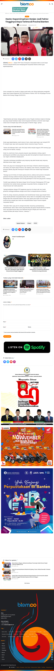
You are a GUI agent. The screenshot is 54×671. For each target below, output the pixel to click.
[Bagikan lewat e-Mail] (26, 58)
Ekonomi (33, 631)
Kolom (3, 654)
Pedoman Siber (34, 667)
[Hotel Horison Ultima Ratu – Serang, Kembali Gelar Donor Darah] (27, 284)
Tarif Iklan (43, 667)
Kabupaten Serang (7, 634)
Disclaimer (22, 667)
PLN (27, 636)
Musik (37, 634)
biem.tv (18, 667)
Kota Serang (23, 634)
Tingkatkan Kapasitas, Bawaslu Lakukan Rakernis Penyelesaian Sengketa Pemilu (10, 291)
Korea (16, 634)
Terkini (11, 13)
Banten (4, 631)
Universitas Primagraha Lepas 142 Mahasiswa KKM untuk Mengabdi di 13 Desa (43, 291)
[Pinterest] (19, 58)
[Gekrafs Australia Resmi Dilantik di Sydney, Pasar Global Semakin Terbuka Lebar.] (7, 131)
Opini (4, 636)
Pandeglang (11, 636)
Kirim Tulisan (27, 667)
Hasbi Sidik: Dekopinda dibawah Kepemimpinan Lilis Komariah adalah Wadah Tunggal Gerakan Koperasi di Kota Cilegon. (43, 132)
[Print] (29, 58)
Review (3, 652)
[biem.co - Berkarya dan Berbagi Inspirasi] (27, 4)
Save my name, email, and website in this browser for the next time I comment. (19, 332)
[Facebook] (13, 58)
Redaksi (39, 667)
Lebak (31, 634)
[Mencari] (52, 4)
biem (11, 631)
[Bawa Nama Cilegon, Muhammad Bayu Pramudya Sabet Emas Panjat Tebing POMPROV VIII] (7, 565)
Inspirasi (3, 648)
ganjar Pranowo (21, 223)
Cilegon (18, 631)
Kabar (14, 13)
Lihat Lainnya (27, 583)
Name (4, 321)
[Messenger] (23, 58)
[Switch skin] (49, 4)
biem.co (10, 63)
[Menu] (1, 4)
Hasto (29, 223)
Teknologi (4, 650)
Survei (3, 659)
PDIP (36, 223)
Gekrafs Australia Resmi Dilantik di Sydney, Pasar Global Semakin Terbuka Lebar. (18, 131)
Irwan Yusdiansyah (23, 25)
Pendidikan (20, 636)
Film (40, 631)
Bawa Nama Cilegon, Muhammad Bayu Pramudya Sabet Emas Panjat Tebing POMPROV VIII (29, 563)
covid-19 (25, 631)
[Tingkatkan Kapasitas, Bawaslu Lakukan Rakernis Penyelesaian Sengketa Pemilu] (10, 284)
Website (29, 327)
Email (4, 327)
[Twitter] (16, 58)
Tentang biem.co (49, 667)
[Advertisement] (27, 79)
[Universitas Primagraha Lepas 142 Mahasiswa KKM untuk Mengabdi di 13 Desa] (43, 284)
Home (7, 13)
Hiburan (3, 645)
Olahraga (45, 634)
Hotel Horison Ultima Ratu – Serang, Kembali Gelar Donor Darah (27, 291)
